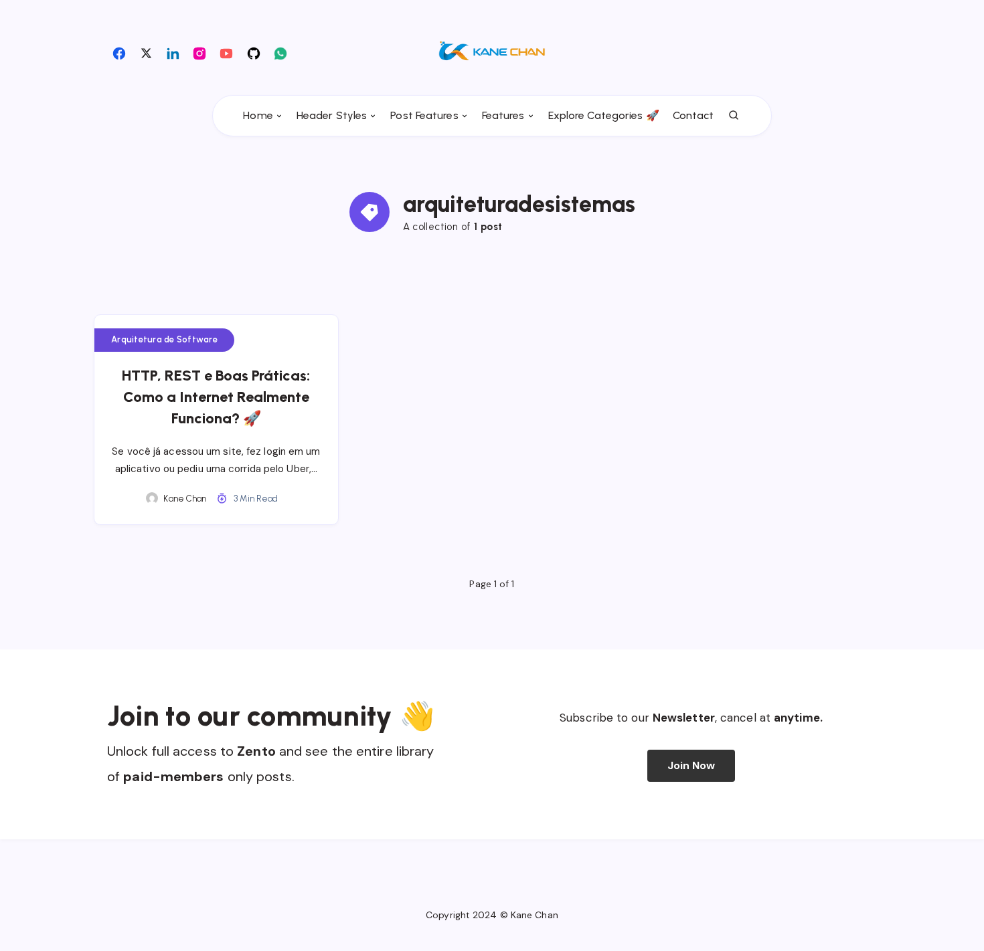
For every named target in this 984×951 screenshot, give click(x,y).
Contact (693, 115)
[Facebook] (119, 53)
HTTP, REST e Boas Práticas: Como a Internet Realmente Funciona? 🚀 (216, 396)
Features (503, 115)
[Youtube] (226, 53)
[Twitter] (146, 53)
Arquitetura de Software (164, 339)
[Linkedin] (173, 53)
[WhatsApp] (280, 53)
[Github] (254, 53)
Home (257, 115)
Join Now (691, 765)
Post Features (424, 115)
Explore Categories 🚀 (603, 115)
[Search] (734, 115)
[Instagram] (199, 53)
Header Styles (332, 115)
